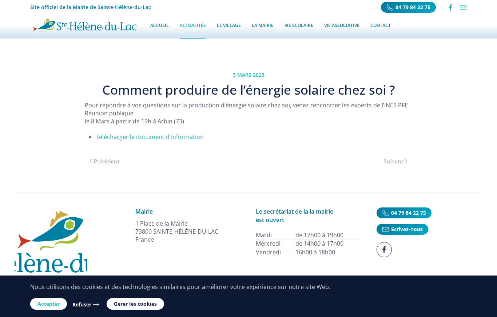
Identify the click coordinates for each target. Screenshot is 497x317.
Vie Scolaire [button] (299, 25)
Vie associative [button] (341, 25)
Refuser (81, 304)
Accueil (159, 25)
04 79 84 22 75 (412, 7)
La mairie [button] (263, 25)
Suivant (393, 161)
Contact (380, 25)
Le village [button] (229, 25)
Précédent (107, 161)
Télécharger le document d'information (150, 137)
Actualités (193, 25)
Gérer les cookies (135, 303)
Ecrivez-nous (407, 229)
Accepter (48, 303)
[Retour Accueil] (84, 25)
